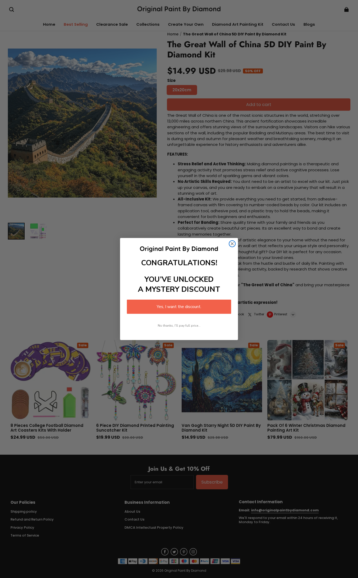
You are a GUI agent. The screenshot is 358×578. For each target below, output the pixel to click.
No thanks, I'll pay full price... (179, 326)
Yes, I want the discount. (179, 307)
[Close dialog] (232, 244)
